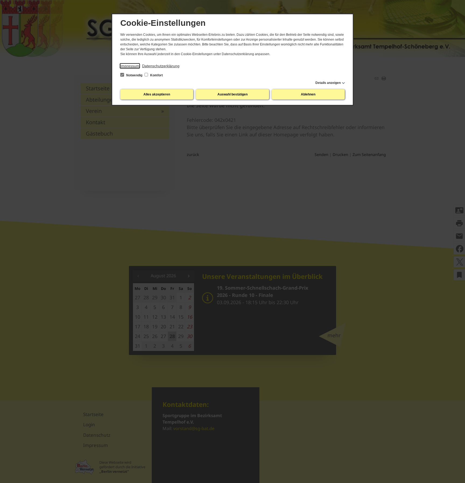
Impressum (129, 66)
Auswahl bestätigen (232, 94)
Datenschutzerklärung (160, 66)
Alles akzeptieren (156, 94)
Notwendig (134, 75)
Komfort (156, 75)
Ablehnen (308, 94)
